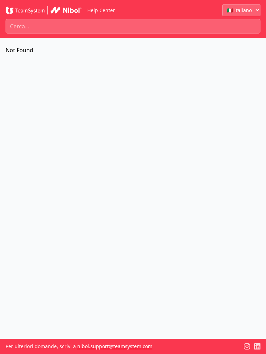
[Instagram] (247, 346)
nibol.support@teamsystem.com (114, 346)
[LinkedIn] (257, 346)
